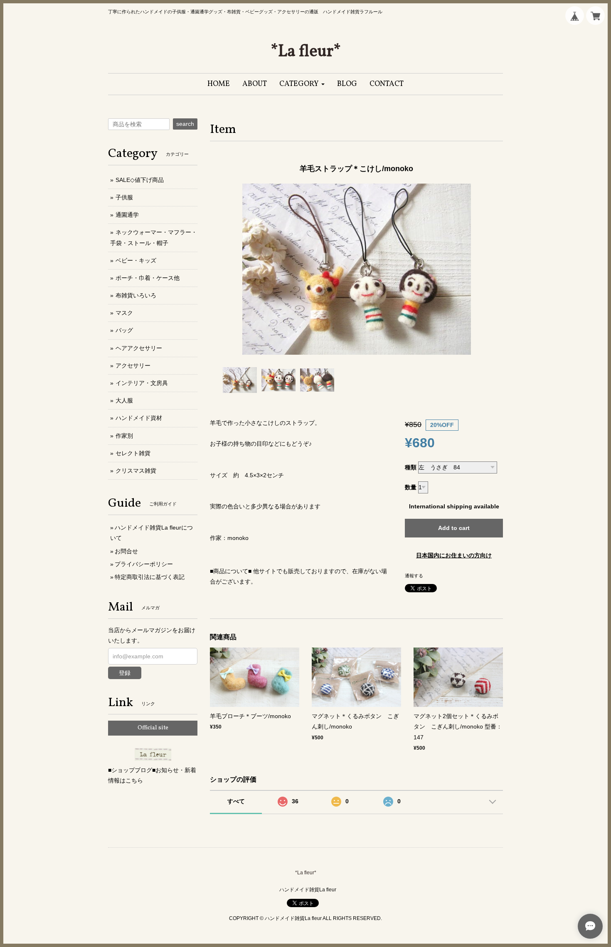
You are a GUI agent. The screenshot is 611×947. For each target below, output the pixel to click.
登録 (125, 673)
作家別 (124, 435)
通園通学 (127, 214)
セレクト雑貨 (133, 453)
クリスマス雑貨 (136, 470)
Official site (153, 728)
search (185, 123)
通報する (414, 575)
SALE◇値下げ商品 (140, 180)
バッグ (124, 330)
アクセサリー (133, 365)
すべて (236, 801)
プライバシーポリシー (144, 564)
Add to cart (454, 528)
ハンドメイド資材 (139, 418)
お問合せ (126, 551)
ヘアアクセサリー (139, 348)
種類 (410, 467)
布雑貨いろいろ (136, 295)
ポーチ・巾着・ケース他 (148, 278)
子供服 (124, 197)
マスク (124, 312)
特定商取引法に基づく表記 (150, 577)
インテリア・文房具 (142, 383)
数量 (410, 487)
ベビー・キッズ (136, 260)
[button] (302, 84)
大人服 (124, 400)
